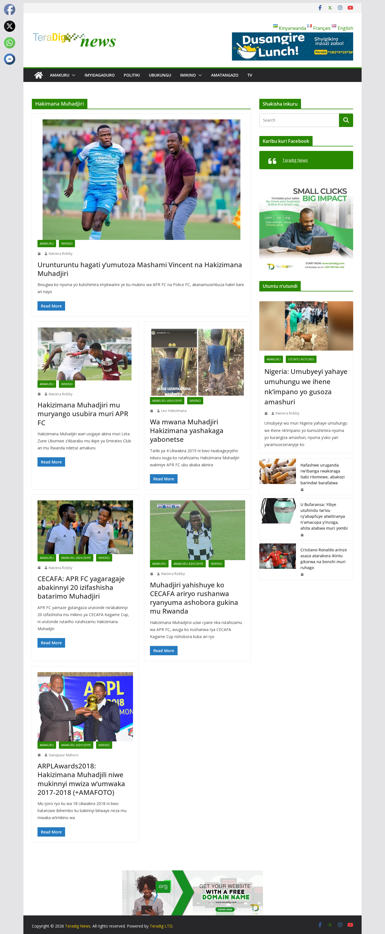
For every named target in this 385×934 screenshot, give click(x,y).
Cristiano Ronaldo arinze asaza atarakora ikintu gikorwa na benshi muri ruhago (323, 558)
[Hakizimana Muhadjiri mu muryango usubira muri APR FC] (85, 353)
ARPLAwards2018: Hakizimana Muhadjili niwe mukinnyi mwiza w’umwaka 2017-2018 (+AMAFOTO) (81, 779)
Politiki (132, 75)
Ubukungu (160, 75)
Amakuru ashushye (167, 401)
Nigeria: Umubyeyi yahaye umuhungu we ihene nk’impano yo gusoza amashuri (306, 386)
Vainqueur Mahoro (64, 755)
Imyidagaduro (100, 75)
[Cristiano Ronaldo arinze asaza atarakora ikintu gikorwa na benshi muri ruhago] (277, 561)
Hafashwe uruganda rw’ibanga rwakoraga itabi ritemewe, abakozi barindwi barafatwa (322, 473)
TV (249, 75)
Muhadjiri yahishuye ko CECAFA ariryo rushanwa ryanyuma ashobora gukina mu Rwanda (194, 598)
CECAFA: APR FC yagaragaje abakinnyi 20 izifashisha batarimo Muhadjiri (81, 587)
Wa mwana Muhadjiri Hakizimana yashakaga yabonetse (187, 430)
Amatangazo (224, 75)
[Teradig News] (38, 75)
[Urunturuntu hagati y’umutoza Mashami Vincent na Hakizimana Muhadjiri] (141, 179)
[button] (72, 75)
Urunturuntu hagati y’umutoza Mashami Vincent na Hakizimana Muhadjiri (139, 269)
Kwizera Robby (60, 253)
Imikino (188, 75)
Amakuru (59, 75)
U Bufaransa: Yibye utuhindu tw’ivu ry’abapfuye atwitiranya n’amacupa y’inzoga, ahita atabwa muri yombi (324, 516)
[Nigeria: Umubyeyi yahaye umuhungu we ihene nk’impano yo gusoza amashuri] (306, 326)
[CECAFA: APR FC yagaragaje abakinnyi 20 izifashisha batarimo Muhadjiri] (85, 527)
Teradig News (295, 160)
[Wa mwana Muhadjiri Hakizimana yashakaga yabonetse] (197, 362)
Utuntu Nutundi (301, 359)
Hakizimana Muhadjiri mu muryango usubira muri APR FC (82, 413)
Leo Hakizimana (174, 410)
